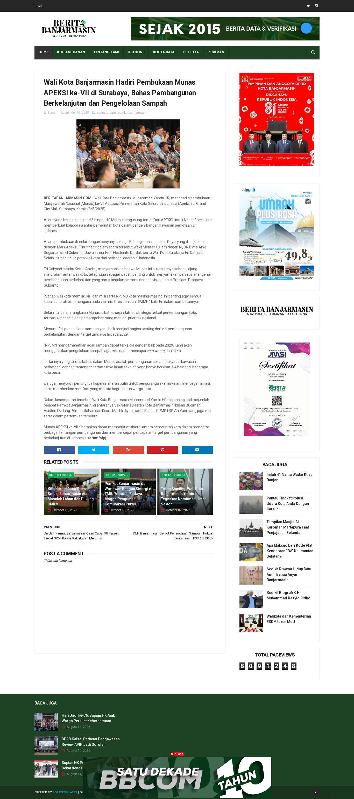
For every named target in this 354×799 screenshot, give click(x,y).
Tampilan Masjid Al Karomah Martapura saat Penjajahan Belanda (288, 527)
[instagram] (316, 6)
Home (38, 6)
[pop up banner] (177, 797)
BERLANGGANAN (71, 52)
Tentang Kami (106, 52)
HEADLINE (136, 52)
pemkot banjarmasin (132, 112)
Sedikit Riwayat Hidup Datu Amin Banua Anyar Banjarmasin (289, 574)
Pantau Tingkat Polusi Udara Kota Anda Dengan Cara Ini (288, 503)
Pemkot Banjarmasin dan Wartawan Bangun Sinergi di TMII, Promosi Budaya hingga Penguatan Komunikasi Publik (128, 494)
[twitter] (308, 6)
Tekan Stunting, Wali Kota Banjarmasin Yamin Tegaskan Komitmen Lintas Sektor (184, 496)
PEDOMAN (216, 52)
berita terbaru (106, 112)
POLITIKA (191, 52)
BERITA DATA (164, 52)
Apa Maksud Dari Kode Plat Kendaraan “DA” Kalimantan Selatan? (290, 550)
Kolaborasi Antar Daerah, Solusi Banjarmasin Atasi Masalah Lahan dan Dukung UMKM (71, 496)
